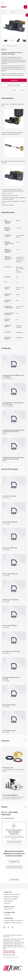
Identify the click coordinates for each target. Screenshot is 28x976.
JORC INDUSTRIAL (8, 909)
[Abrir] (25, 7)
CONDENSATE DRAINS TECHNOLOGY (13, 922)
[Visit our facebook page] (8, 927)
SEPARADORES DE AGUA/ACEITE (12, 894)
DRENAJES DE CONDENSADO (11, 896)
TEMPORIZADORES (8, 901)
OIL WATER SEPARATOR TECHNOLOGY (13, 920)
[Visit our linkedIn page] (4, 927)
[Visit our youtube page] (12, 927)
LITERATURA (7, 914)
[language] (2, 2)
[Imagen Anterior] (3, 25)
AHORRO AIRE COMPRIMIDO (11, 898)
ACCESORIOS (7, 903)
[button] (14, 98)
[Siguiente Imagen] (24, 25)
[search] (25, 2)
